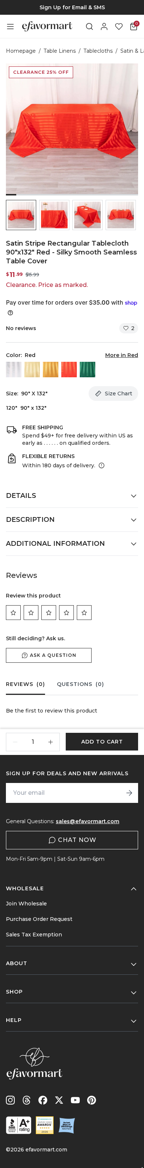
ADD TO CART (102, 741)
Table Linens (60, 51)
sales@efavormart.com (87, 821)
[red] (69, 369)
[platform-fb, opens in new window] (42, 1100)
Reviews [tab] (25, 684)
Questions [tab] (80, 684)
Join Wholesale (26, 903)
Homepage (21, 51)
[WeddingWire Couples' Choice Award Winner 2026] (45, 1125)
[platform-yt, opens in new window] (75, 1100)
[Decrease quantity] (15, 742)
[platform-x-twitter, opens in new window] (59, 1100)
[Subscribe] (129, 793)
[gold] (50, 369)
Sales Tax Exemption (34, 934)
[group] (72, 7)
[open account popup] (104, 26)
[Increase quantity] (50, 742)
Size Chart (118, 393)
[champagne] (32, 369)
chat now (77, 839)
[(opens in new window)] (18, 1125)
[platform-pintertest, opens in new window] (91, 1100)
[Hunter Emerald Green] (87, 369)
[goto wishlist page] (118, 26)
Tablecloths (98, 51)
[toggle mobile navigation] (10, 26)
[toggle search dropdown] (89, 26)
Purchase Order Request (39, 919)
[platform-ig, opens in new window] (10, 1100)
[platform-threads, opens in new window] (26, 1100)
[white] (13, 369)
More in (121, 355)
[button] (21, 215)
